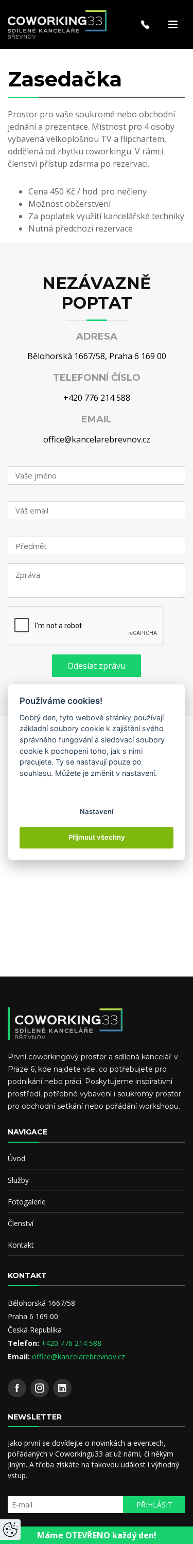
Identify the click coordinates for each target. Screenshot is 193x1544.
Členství (20, 1223)
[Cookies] (10, 1529)
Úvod (16, 1158)
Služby (18, 1180)
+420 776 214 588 (96, 397)
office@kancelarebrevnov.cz (96, 439)
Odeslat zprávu (96, 665)
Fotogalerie (27, 1201)
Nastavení (96, 811)
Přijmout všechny (96, 837)
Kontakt (21, 1245)
